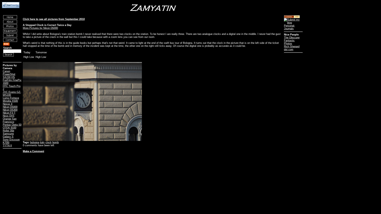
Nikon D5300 (10, 109)
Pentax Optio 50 (12, 124)
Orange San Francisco (9, 120)
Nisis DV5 (8, 115)
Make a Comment (33, 151)
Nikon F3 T (9, 112)
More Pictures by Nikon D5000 (40, 28)
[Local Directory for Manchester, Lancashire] (292, 17)
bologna (34, 142)
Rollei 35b (8, 130)
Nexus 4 (7, 103)
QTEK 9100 (9, 127)
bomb (55, 142)
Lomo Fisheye (11, 97)
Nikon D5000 (10, 106)
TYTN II (7, 145)
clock (48, 142)
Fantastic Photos (289, 42)
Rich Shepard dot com (291, 48)
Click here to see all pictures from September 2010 (54, 19)
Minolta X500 (10, 100)
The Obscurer (292, 37)
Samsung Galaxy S (8, 135)
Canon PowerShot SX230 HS (9, 74)
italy (42, 142)
